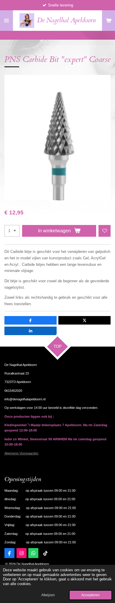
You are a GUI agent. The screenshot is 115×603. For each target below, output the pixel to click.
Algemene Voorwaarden (21, 453)
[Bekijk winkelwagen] (108, 20)
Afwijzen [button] (48, 595)
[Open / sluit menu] (6, 20)
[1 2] (12, 231)
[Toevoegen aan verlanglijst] (104, 231)
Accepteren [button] (90, 595)
